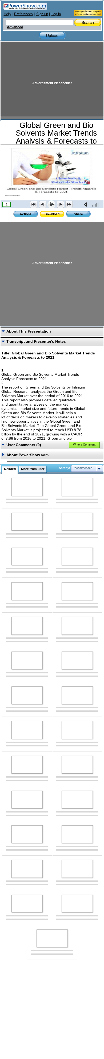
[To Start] (34, 204)
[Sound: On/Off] (86, 204)
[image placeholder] (27, 487)
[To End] (69, 204)
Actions (25, 214)
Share (78, 214)
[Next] (60, 204)
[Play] (51, 204)
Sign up (42, 14)
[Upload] (52, 35)
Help (7, 14)
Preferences (23, 14)
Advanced (15, 27)
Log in (56, 14)
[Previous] (43, 204)
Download (52, 214)
